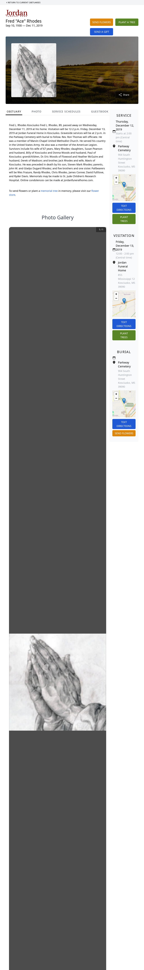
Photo (36, 111)
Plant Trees (124, 219)
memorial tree (49, 190)
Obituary (14, 111)
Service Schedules (66, 111)
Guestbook (99, 111)
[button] (124, 185)
